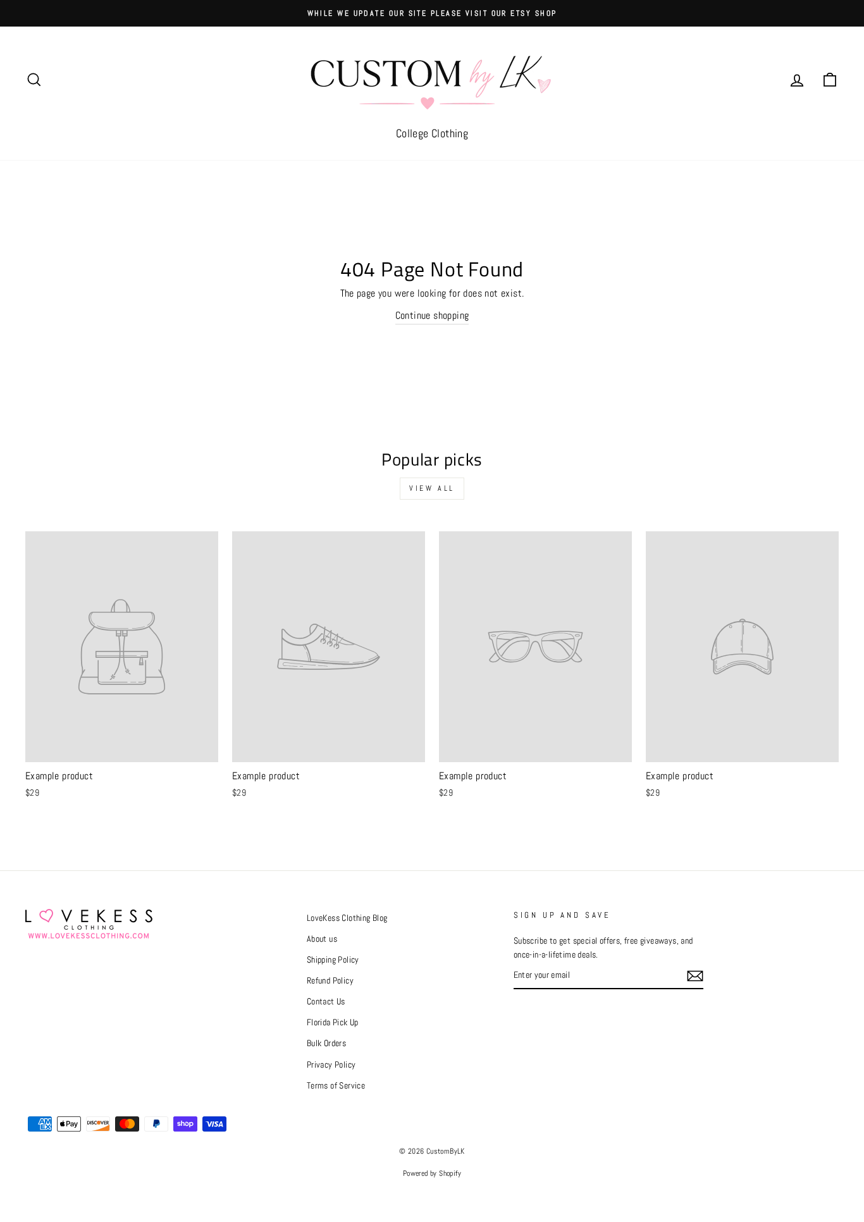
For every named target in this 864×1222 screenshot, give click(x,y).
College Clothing (432, 133)
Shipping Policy (333, 959)
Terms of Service (336, 1085)
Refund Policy (330, 980)
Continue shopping (432, 315)
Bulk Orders (326, 1043)
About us (322, 939)
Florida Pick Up (333, 1022)
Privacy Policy (331, 1064)
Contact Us (326, 1001)
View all (432, 488)
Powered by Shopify (432, 1173)
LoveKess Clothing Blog (347, 918)
